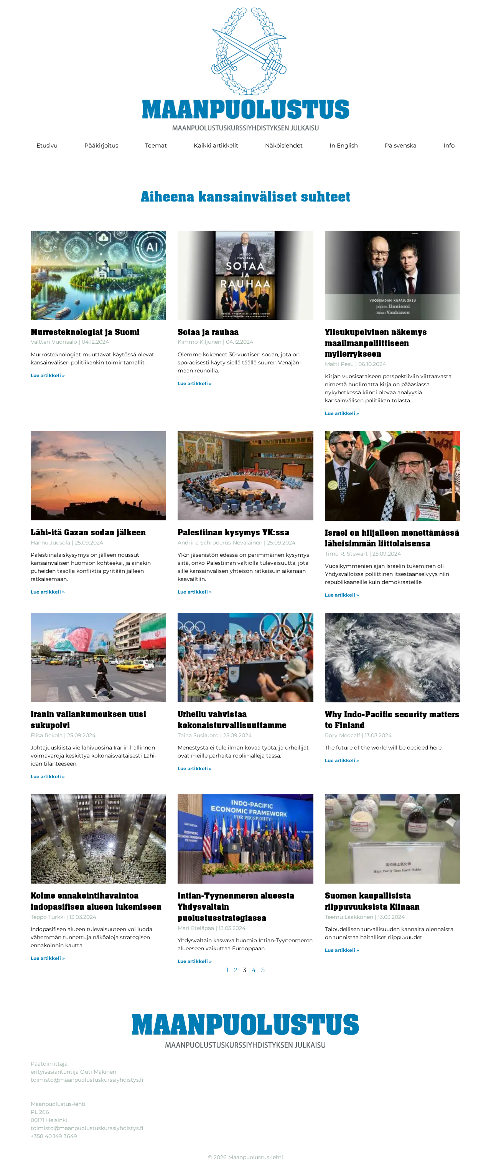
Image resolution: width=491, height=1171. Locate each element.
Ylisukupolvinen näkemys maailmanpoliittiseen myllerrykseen (376, 344)
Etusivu (47, 145)
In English (344, 145)
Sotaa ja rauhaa (208, 333)
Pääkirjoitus (101, 145)
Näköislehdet (284, 145)
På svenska (401, 145)
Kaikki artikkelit (216, 145)
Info (449, 145)
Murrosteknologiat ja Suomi (85, 333)
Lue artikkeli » (48, 375)
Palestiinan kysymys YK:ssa (233, 533)
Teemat (156, 145)
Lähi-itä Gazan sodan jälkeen (88, 533)
